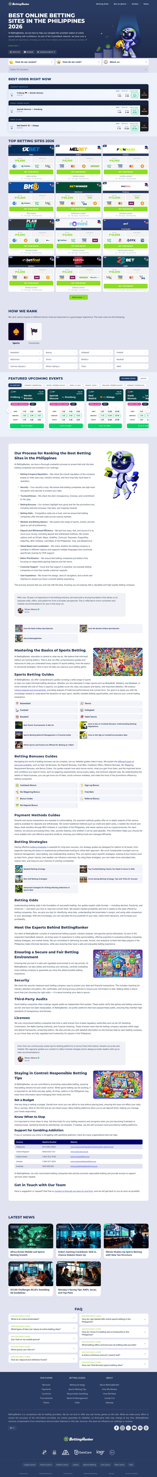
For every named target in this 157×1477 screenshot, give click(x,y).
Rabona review (78, 287)
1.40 (63, 415)
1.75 (24, 411)
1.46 (141, 415)
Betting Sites (102, 4)
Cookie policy (23, 1473)
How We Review (109, 1389)
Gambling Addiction (45, 1473)
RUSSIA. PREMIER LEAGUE (56, 385)
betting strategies (38, 847)
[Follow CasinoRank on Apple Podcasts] (146, 1427)
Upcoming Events (128, 378)
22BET (15, 411)
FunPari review (126, 176)
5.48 (70, 415)
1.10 (102, 415)
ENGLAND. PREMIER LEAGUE (112, 385)
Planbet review (31, 250)
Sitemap (109, 1402)
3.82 (31, 411)
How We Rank (109, 1393)
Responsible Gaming (90, 1473)
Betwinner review (78, 213)
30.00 (117, 415)
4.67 (39, 415)
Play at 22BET (27, 426)
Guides (135, 4)
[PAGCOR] (44, 1452)
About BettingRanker (109, 1384)
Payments (46, 1389)
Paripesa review (125, 213)
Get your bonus (31, 172)
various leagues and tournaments (30, 690)
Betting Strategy (77, 1384)
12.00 (110, 411)
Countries (46, 1393)
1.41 (141, 411)
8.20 (78, 411)
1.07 (102, 411)
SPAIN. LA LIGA (75, 385)
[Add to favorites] (11, 92)
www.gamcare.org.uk (79, 1152)
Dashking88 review (126, 250)
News (146, 4)
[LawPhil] (54, 1452)
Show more (77, 297)
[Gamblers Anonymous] (65, 1452)
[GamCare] (83, 1452)
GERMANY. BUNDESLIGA (33, 385)
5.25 (70, 411)
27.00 (117, 411)
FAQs (77, 1402)
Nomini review (78, 250)
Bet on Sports (120, 4)
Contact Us (109, 1398)
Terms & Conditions (131, 1473)
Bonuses (46, 1384)
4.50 (39, 411)
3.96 (31, 415)
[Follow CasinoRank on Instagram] (122, 1427)
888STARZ (15, 416)
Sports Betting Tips (77, 1389)
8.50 (78, 415)
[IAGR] (101, 1452)
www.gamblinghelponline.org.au (83, 1166)
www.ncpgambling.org (79, 1157)
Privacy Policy (68, 1473)
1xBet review (31, 176)
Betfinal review (31, 287)
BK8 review (31, 213)
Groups (144, 378)
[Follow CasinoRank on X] (128, 1427)
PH (11, 1428)
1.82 (24, 415)
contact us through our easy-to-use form (74, 1191)
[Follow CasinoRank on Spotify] (140, 1427)
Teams (46, 1402)
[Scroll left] (8, 410)
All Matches (15, 385)
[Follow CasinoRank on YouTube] (134, 1427)
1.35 (63, 411)
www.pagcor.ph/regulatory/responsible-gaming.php (91, 1147)
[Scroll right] (148, 410)
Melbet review (78, 176)
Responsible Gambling (77, 1393)
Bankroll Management (77, 1398)
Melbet (15, 420)
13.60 (110, 415)
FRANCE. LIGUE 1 (91, 385)
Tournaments (46, 1398)
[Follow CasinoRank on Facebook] (116, 1427)
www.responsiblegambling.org (83, 1161)
